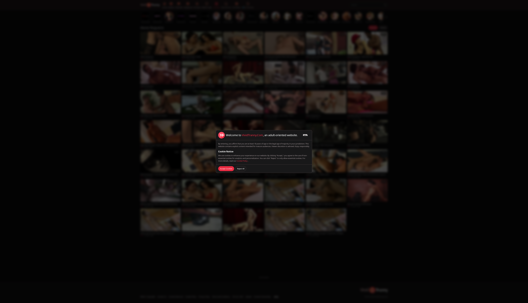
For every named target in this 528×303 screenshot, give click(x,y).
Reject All (240, 168)
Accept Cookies (226, 168)
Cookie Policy (242, 161)
